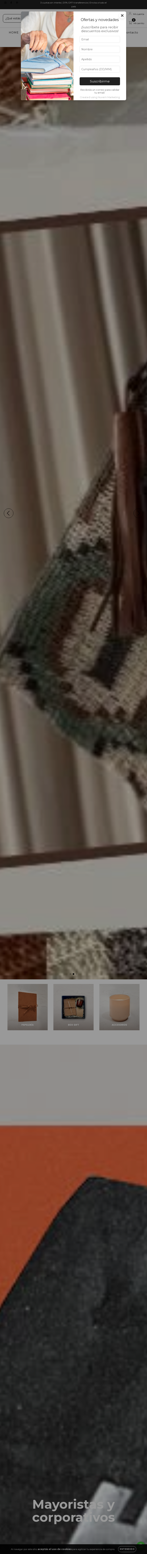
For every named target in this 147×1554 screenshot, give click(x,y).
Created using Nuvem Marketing (100, 97)
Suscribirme (100, 81)
